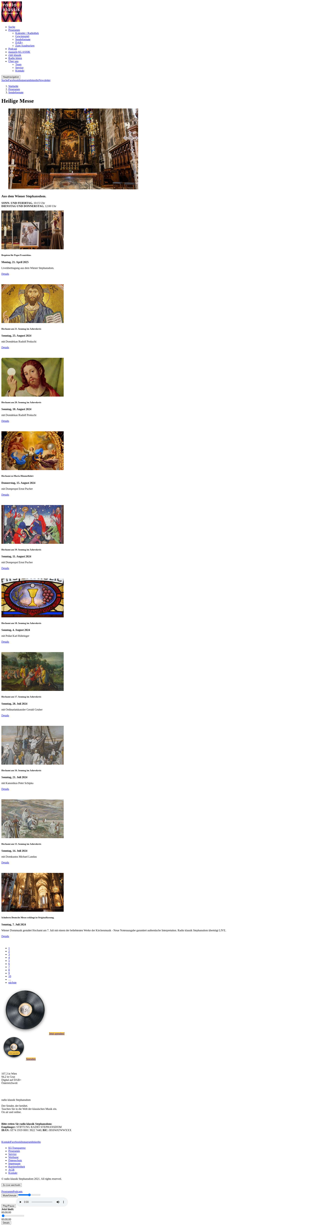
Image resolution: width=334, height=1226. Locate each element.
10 (9, 976)
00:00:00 (6, 1212)
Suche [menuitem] (11, 26)
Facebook (13, 80)
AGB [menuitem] (11, 1169)
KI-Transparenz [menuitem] (17, 1147)
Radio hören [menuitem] (15, 58)
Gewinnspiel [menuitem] (22, 36)
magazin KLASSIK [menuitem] (19, 51)
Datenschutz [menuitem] (15, 1160)
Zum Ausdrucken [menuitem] (24, 45)
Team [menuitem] (18, 64)
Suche (4, 80)
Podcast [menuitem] (12, 48)
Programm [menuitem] (14, 30)
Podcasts (17, 1191)
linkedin (34, 80)
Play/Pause (8, 1206)
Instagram (24, 80)
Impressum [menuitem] (14, 1163)
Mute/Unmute (9, 1195)
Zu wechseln (11, 1185)
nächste (12, 982)
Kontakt (5, 1141)
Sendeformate (15, 92)
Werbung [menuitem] (13, 1157)
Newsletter (44, 80)
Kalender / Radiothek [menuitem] (27, 33)
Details (5, 273)
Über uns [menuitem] (13, 61)
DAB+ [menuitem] (19, 42)
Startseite (13, 86)
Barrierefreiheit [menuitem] (16, 1166)
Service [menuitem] (19, 67)
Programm (14, 89)
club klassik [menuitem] (14, 55)
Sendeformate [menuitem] (22, 39)
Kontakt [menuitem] (19, 70)
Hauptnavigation (11, 77)
